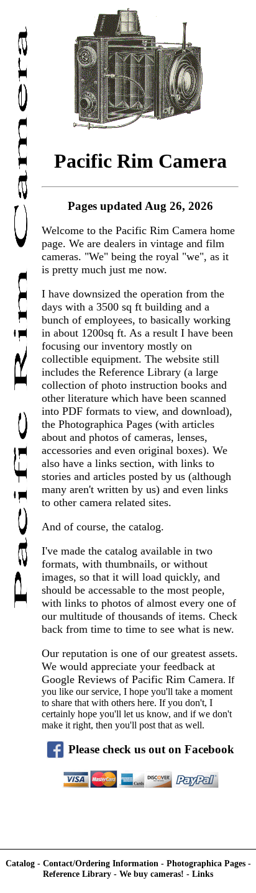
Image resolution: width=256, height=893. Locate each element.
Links (202, 874)
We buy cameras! (151, 874)
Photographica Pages (206, 863)
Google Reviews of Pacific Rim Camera (132, 679)
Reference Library (78, 874)
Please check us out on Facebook (151, 749)
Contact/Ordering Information (102, 863)
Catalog (21, 863)
